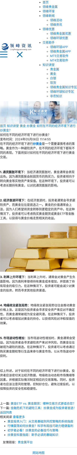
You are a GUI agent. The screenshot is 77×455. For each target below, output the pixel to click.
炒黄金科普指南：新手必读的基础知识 (32, 435)
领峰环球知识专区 (62, 91)
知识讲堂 (49, 65)
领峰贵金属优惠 (60, 33)
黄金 (53, 74)
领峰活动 (56, 20)
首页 (46, 2)
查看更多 (19, 417)
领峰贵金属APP (60, 51)
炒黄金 (31, 126)
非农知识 (56, 96)
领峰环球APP (59, 47)
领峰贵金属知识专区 (63, 87)
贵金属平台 (25, 442)
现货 (53, 82)
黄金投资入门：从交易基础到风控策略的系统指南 (40, 421)
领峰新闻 (49, 15)
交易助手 (49, 42)
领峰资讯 (56, 24)
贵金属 (54, 69)
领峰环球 (49, 11)
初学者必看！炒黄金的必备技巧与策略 (32, 430)
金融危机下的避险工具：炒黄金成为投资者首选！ (43, 408)
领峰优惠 (49, 29)
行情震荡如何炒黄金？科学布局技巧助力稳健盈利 (40, 426)
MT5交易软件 (59, 56)
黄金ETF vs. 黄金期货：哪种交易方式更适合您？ (43, 403)
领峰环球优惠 (59, 38)
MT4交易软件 (59, 60)
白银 (53, 78)
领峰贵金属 (50, 7)
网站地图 (38, 453)
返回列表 (6, 412)
